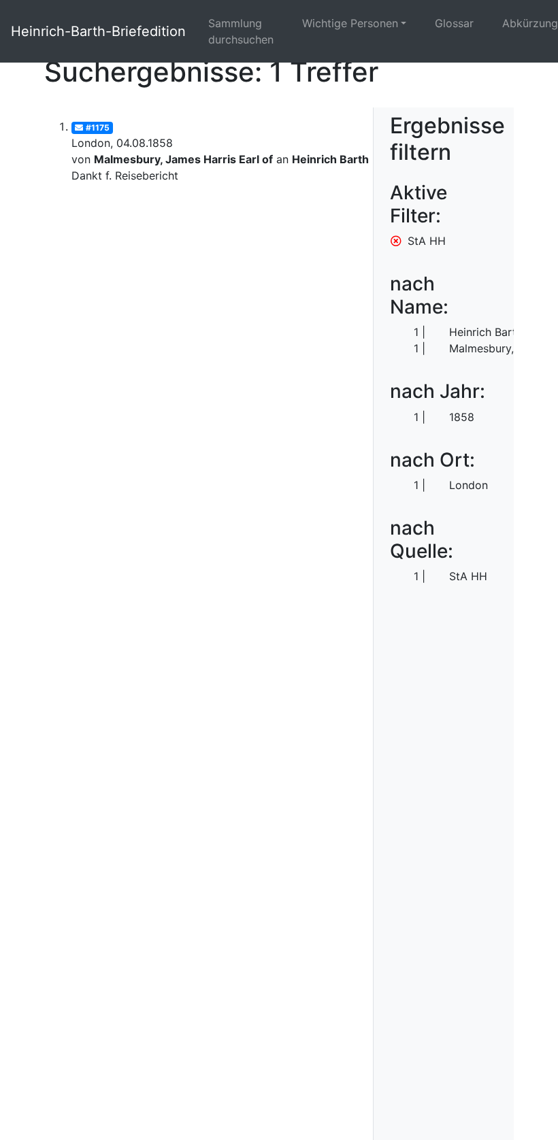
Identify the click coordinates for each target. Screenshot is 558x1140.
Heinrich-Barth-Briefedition (98, 31)
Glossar (454, 23)
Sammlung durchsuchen (241, 31)
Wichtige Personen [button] (350, 23)
